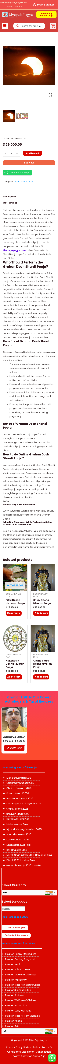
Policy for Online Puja (33, 1056)
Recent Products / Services (18, 943)
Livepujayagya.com (14, 250)
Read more (13, 613)
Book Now (16, 747)
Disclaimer (28, 1051)
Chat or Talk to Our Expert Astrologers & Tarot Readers (29, 699)
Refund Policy (32, 1047)
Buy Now (29, 162)
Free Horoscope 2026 (15, 917)
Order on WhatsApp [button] (20, 172)
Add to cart (32, 153)
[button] (5, 26)
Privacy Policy (14, 1047)
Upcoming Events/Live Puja (20, 767)
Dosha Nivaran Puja (14, 138)
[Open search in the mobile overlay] (29, 26)
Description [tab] (10, 196)
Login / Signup (45, 4)
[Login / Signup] (34, 4)
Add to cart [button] (41, 613)
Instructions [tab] (10, 202)
